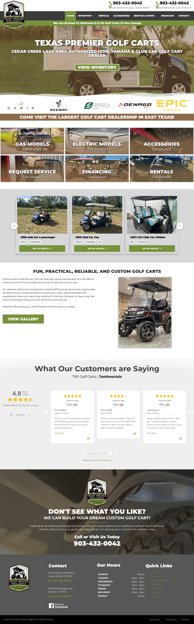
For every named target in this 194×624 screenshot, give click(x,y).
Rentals (104, 16)
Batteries (157, 588)
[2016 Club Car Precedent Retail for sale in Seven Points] (97, 215)
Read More (59, 433)
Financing (167, 16)
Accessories (121, 16)
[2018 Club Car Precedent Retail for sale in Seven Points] (42, 215)
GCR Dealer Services (102, 460)
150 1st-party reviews (28, 405)
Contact (183, 16)
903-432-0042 (97, 543)
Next (179, 225)
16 (104, 453)
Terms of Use (155, 620)
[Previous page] (84, 453)
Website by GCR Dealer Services (41, 619)
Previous (14, 225)
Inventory (85, 16)
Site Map (185, 620)
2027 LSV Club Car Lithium (147, 237)
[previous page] (46, 411)
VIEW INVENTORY (97, 67)
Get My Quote (41, 248)
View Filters (20, 415)
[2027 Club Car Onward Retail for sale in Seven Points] (152, 215)
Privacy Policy (171, 620)
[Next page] (110, 453)
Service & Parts (144, 16)
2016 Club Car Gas (87, 237)
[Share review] (88, 439)
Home (70, 16)
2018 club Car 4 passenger (38, 237)
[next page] (190, 411)
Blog (154, 597)
